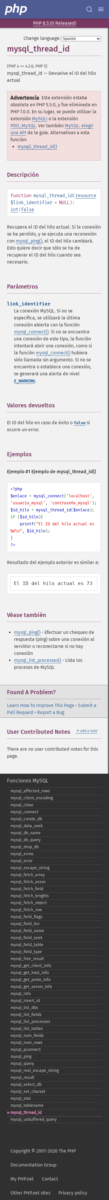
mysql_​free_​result (27, 958)
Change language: (42, 38)
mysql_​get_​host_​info (29, 972)
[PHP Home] (16, 9)
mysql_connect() (31, 332)
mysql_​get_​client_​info (30, 965)
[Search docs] (89, 9)
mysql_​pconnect (25, 1049)
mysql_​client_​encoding (31, 798)
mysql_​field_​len (25, 923)
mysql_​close (21, 805)
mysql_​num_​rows (26, 1042)
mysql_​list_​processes (30, 1021)
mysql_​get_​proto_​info (30, 979)
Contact (50, 1179)
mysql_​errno (21, 853)
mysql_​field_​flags (26, 916)
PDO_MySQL (23, 125)
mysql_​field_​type (26, 951)
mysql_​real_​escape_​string (34, 1070)
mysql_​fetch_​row (26, 909)
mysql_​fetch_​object (28, 902)
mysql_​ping (20, 1056)
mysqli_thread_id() (37, 146)
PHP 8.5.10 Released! (54, 23)
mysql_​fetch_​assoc (28, 881)
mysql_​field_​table (26, 944)
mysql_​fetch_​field (26, 888)
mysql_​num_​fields (27, 1035)
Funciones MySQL (27, 780)
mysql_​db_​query (25, 839)
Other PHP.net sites (30, 1193)
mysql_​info (20, 993)
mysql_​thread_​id (26, 1112)
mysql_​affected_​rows (30, 791)
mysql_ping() (29, 241)
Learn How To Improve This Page (40, 705)
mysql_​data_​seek (26, 825)
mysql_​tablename (27, 1105)
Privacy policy (72, 1193)
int (14, 209)
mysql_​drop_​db (24, 846)
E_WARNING (24, 381)
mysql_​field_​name (27, 930)
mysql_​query (22, 1063)
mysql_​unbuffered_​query (33, 1119)
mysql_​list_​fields (26, 1014)
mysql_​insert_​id (25, 1000)
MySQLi (39, 118)
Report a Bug (50, 712)
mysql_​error (21, 860)
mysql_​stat (20, 1098)
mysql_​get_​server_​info (31, 986)
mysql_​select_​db (26, 1084)
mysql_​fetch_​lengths (29, 895)
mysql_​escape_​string (29, 867)
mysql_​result (22, 1077)
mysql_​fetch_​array (27, 874)
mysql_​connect (24, 812)
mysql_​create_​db (26, 819)
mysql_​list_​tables (26, 1028)
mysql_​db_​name (25, 832)
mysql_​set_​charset (27, 1091)
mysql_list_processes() (37, 660)
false (27, 209)
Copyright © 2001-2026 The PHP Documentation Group (43, 1158)
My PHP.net (22, 1179)
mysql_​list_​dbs (24, 1007)
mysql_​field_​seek (26, 937)
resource (85, 195)
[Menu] (101, 9)
